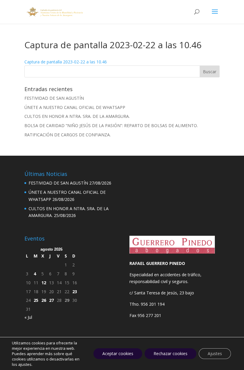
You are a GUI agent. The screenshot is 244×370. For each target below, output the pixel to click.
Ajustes (215, 353)
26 (43, 300)
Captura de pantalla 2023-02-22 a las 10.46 (65, 62)
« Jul (28, 317)
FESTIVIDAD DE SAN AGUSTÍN (54, 98)
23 (74, 291)
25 (36, 300)
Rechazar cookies (170, 353)
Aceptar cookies (117, 353)
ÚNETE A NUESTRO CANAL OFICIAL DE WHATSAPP (74, 107)
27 (51, 300)
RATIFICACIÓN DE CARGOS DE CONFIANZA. (67, 135)
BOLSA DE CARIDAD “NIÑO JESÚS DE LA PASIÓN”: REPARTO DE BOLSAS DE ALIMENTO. (111, 125)
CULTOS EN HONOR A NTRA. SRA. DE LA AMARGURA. (77, 116)
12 (43, 282)
